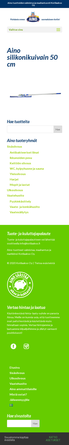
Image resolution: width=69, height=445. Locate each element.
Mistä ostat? (18, 394)
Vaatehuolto (15, 195)
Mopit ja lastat (20, 184)
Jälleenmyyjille (19, 399)
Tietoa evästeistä (44, 263)
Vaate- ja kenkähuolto (25, 206)
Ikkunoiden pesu (21, 157)
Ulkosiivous (15, 190)
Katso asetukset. (53, 439)
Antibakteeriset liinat (24, 152)
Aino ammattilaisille (23, 389)
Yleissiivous (18, 174)
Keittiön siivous (20, 163)
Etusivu (15, 367)
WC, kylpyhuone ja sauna (27, 168)
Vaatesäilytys (19, 212)
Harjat (14, 179)
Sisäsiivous (14, 146)
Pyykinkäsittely (20, 201)
